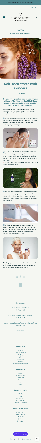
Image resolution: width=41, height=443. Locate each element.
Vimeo (21, 419)
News (17, 33)
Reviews (20, 361)
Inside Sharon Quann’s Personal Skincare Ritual (20, 323)
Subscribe (20, 330)
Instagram (21, 414)
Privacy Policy (20, 400)
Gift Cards (20, 355)
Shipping (20, 394)
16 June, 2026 (20, 310)
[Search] (36, 17)
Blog (20, 384)
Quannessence (26, 439)
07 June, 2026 (20, 317)
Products (20, 350)
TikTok (21, 416)
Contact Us (20, 359)
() (33, 7)
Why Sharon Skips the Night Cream (20, 315)
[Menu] (4, 17)
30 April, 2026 (20, 325)
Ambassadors (20, 375)
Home (12, 33)
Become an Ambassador (20, 363)
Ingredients (20, 382)
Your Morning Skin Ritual (20, 308)
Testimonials (20, 377)
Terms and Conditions (20, 402)
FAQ (20, 396)
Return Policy (20, 398)
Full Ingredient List (20, 353)
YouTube (21, 421)
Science (20, 380)
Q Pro (20, 357)
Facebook (21, 412)
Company (21, 373)
